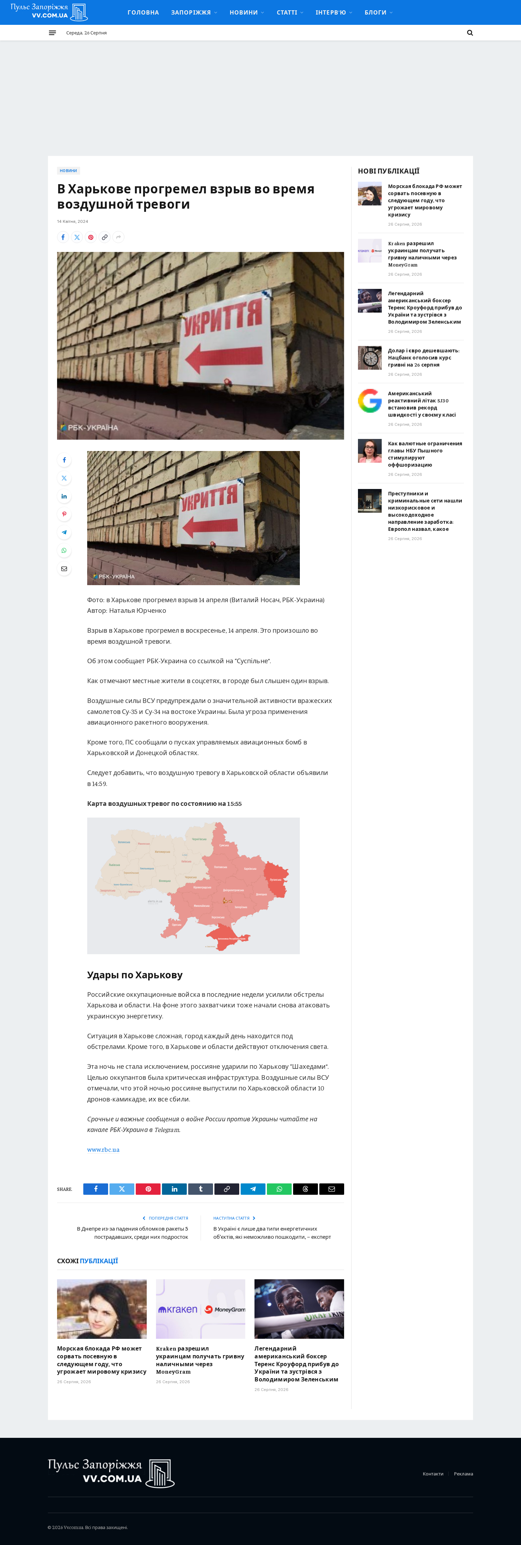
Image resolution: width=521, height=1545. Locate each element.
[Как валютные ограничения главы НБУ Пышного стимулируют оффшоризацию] (370, 451)
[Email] (64, 568)
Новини (244, 12)
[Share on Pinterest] (91, 237)
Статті (287, 12)
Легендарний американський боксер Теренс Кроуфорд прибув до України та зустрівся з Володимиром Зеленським (296, 1363)
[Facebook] (64, 460)
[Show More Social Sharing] (118, 237)
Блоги (376, 12)
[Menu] (52, 32)
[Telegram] (64, 532)
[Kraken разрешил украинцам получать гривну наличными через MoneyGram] (201, 1309)
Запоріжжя (191, 12)
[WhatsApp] (64, 550)
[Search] (469, 32)
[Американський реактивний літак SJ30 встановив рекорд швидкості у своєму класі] (370, 401)
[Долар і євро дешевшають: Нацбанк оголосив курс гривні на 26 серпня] (370, 358)
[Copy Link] (105, 237)
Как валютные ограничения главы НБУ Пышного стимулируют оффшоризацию (425, 454)
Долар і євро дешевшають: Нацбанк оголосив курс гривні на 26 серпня (424, 357)
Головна (143, 12)
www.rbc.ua (103, 1149)
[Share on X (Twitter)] (77, 237)
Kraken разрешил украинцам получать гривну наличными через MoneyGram (200, 1360)
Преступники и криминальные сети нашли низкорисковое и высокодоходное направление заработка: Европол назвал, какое (425, 511)
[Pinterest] (64, 514)
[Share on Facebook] (63, 237)
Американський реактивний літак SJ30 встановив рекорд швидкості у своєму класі (422, 404)
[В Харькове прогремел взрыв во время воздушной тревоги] (200, 346)
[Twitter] (64, 478)
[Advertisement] (260, 93)
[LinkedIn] (64, 496)
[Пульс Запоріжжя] (49, 12)
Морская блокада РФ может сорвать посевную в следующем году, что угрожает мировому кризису (101, 1360)
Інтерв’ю (331, 12)
